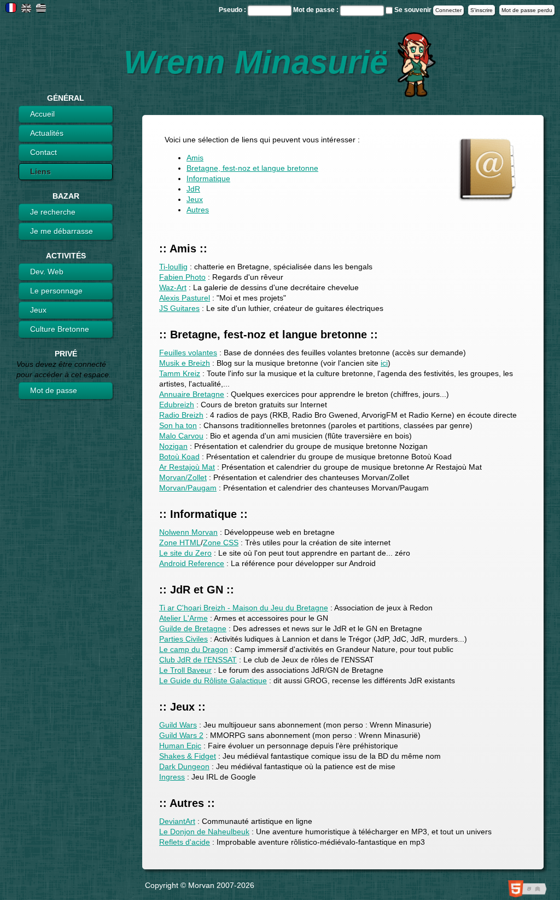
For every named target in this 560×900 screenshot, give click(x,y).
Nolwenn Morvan (188, 532)
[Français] (10, 9)
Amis (194, 157)
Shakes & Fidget (187, 756)
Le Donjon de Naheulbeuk (204, 831)
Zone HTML (180, 542)
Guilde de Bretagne (192, 628)
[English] (26, 9)
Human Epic (180, 745)
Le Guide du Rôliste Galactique (213, 680)
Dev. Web (46, 271)
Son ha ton (178, 425)
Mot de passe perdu (526, 10)
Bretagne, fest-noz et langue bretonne (252, 168)
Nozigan (173, 446)
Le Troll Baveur (185, 670)
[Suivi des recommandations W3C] (530, 890)
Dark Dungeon (184, 766)
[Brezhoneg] (41, 9)
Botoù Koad (179, 456)
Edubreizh (176, 404)
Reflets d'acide (184, 842)
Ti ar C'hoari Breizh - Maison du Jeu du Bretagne (243, 607)
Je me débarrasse (61, 231)
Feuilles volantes (188, 352)
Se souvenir (412, 10)
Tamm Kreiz (179, 373)
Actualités (46, 133)
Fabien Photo (182, 277)
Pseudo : (233, 10)
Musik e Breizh (184, 363)
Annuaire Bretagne (191, 394)
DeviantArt (177, 821)
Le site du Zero (185, 553)
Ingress (172, 776)
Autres (197, 209)
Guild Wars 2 (181, 735)
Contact (43, 152)
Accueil (42, 113)
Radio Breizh (181, 415)
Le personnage (56, 290)
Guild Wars (178, 724)
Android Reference (191, 563)
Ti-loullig (173, 266)
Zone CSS (220, 542)
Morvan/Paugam (188, 487)
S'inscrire (481, 10)
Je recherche (52, 211)
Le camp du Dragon (193, 649)
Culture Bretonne (59, 329)
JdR (193, 188)
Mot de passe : (316, 10)
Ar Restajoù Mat (187, 467)
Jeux (38, 309)
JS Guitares (179, 308)
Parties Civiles (183, 638)
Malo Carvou (181, 435)
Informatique (208, 178)
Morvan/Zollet (183, 477)
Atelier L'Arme (183, 618)
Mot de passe (53, 390)
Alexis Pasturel (184, 297)
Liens (40, 171)
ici (384, 363)
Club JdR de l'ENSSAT (198, 659)
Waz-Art (172, 287)
